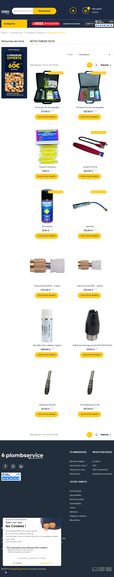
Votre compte (78, 482)
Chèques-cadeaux (78, 516)
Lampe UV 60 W (90, 167)
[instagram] (13, 466)
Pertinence (95, 54)
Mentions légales (77, 461)
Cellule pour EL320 (47, 405)
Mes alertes (75, 520)
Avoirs (72, 508)
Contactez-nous (77, 470)
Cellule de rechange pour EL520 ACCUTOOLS (92, 345)
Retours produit (77, 499)
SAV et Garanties (100, 470)
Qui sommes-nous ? (79, 465)
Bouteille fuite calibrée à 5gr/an (47, 345)
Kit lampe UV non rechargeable (90, 107)
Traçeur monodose (47, 167)
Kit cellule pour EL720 (90, 405)
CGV (94, 465)
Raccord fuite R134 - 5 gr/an (47, 286)
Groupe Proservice (18, 569)
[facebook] (5, 466)
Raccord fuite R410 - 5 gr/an (90, 286)
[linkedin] (21, 466)
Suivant (106, 65)
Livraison (97, 461)
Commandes (75, 503)
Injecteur (90, 226)
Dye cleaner (47, 226)
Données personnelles (102, 474)
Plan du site (75, 474)
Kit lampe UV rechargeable (47, 107)
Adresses (74, 512)
